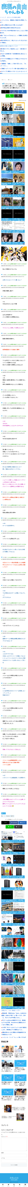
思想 (9, 816)
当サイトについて (14, 1182)
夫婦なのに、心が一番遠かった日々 (11, 1010)
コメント (4, 1136)
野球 (13, 816)
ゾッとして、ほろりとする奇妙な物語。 (11, 17)
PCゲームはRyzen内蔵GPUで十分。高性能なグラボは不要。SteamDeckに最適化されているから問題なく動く (13, 1022)
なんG (4, 813)
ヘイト (4, 816)
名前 (2, 1152)
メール (3, 1158)
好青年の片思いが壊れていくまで (9, 46)
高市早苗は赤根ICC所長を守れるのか (11, 27)
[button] (18, 96)
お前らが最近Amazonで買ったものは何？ (12, 25)
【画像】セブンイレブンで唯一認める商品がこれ (14, 68)
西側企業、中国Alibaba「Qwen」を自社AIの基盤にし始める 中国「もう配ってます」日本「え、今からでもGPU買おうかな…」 (13, 1015)
